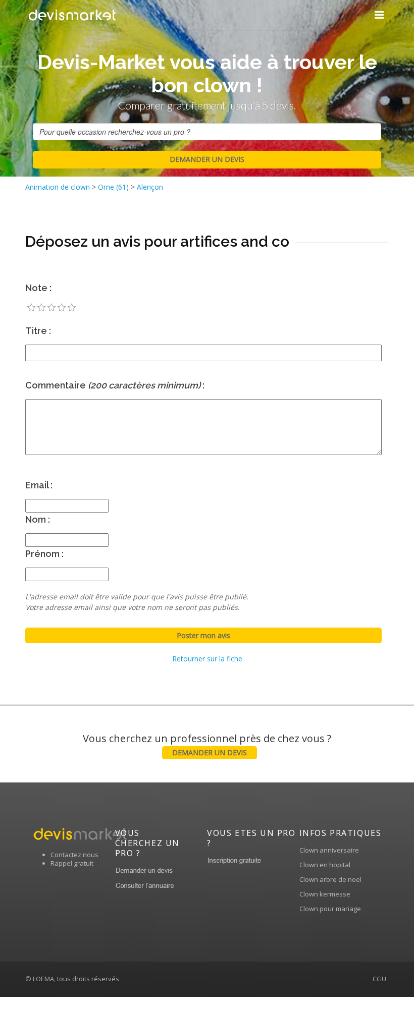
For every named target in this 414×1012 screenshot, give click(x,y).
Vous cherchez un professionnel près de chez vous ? (207, 744)
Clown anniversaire (329, 850)
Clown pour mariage (330, 908)
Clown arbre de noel (330, 879)
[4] (61, 307)
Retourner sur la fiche (207, 658)
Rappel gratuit (71, 863)
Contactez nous (74, 854)
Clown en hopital (324, 864)
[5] (71, 307)
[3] (51, 307)
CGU (379, 978)
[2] (41, 307)
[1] (31, 307)
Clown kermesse (324, 893)
